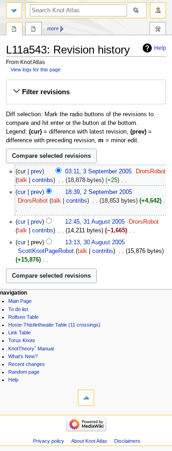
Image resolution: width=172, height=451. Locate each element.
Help (160, 48)
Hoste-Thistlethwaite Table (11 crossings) (54, 325)
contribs (42, 180)
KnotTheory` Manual (31, 348)
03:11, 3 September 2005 (98, 171)
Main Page (20, 301)
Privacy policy (48, 441)
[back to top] (86, 398)
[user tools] (158, 10)
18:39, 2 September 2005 (98, 192)
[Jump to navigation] (14, 10)
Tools (158, 29)
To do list (18, 309)
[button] (86, 92)
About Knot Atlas (89, 441)
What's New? (23, 356)
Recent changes (26, 364)
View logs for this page (36, 69)
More (53, 28)
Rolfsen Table (23, 317)
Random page (23, 372)
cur (21, 192)
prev (36, 171)
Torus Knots (21, 340)
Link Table (19, 332)
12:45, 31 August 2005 (95, 222)
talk (22, 180)
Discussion (33, 29)
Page (14, 29)
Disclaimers (127, 441)
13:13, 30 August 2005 (95, 242)
